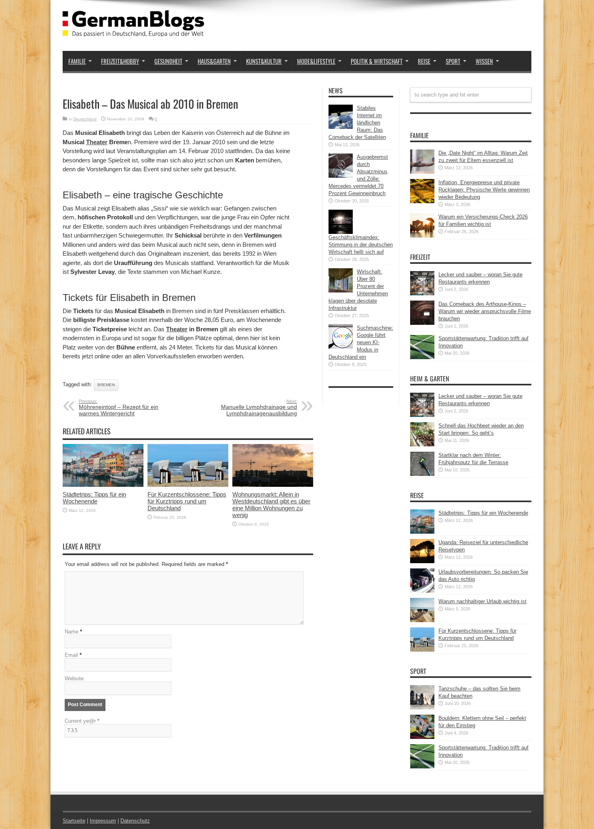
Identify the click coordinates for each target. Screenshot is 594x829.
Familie (77, 61)
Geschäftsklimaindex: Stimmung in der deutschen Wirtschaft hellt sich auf (361, 244)
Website (74, 678)
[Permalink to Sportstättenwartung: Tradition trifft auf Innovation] (422, 357)
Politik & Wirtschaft (376, 61)
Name (71, 632)
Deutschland (85, 119)
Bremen (106, 385)
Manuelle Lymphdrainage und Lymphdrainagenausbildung (259, 408)
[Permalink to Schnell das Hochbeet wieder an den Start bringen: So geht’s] (422, 445)
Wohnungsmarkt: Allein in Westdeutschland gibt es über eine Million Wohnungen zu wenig (271, 504)
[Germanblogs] (133, 30)
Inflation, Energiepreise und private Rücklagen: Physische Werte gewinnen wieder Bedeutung (484, 189)
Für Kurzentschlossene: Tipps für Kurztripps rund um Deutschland (186, 501)
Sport (453, 61)
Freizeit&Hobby (120, 61)
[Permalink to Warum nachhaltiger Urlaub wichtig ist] (422, 620)
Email (71, 655)
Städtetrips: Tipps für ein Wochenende (94, 498)
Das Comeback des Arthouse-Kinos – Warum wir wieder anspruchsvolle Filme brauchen (484, 311)
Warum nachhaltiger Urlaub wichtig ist (482, 601)
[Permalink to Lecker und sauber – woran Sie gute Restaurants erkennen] (422, 293)
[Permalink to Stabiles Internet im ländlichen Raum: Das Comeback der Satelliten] (341, 127)
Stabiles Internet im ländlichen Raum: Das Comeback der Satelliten (357, 122)
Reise (424, 61)
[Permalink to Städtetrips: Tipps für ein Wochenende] (103, 485)
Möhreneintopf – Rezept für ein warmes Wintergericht (118, 408)
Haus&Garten (214, 61)
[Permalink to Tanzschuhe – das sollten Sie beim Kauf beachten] (422, 708)
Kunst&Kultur (264, 61)
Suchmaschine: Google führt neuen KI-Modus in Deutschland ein (361, 342)
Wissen (484, 61)
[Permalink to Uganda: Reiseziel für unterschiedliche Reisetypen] (422, 561)
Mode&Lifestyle (316, 61)
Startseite (74, 821)
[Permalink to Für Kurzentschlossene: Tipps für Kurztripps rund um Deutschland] (187, 485)
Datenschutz (135, 821)
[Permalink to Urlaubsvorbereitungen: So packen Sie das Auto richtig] (422, 591)
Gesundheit (168, 61)
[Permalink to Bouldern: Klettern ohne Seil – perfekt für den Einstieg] (422, 737)
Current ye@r (82, 721)
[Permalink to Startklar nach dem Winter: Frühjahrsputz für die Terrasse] (422, 474)
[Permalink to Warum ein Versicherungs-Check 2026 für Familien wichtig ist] (422, 236)
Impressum (103, 821)
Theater (96, 142)
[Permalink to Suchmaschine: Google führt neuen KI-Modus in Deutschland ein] (341, 347)
